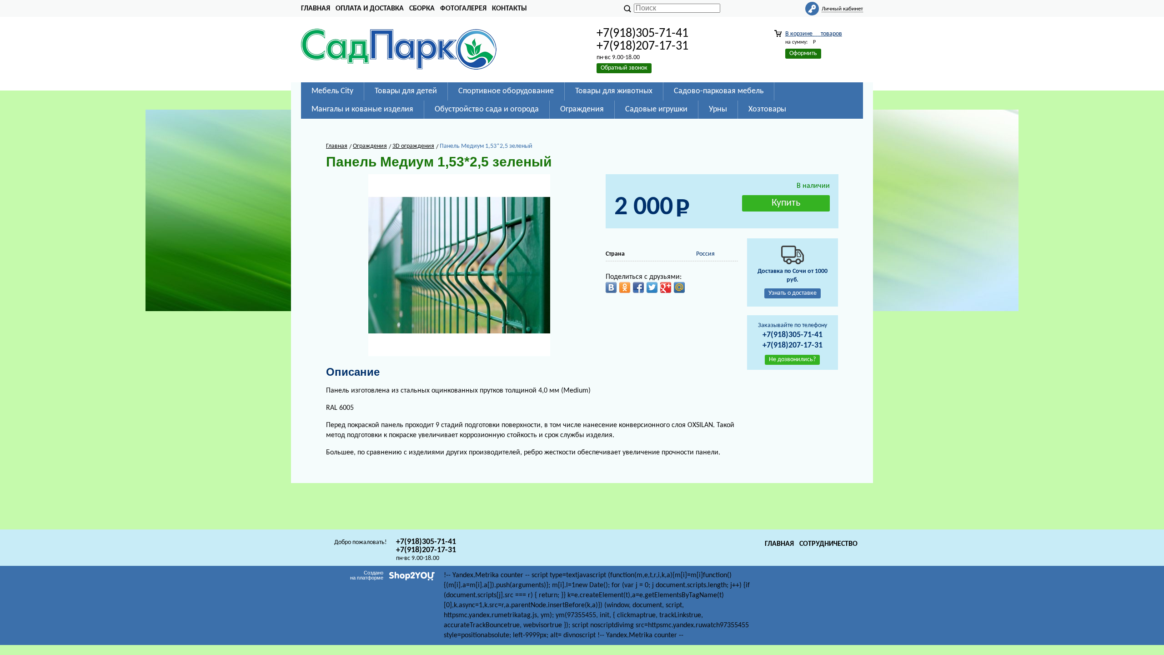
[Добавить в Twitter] (652, 287)
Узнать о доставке (792, 293)
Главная (315, 8)
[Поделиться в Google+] (665, 287)
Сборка (422, 8)
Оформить (803, 53)
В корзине (813, 33)
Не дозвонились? (792, 359)
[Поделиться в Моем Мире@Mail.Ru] (679, 287)
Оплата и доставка (370, 8)
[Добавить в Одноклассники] (624, 287)
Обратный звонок (624, 68)
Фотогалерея (463, 8)
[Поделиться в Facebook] (638, 287)
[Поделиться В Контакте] (611, 287)
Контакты (509, 8)
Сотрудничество (828, 544)
